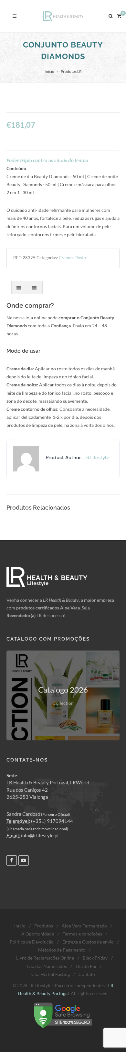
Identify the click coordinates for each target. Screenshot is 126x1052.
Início (49, 71)
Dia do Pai (86, 966)
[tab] (19, 287)
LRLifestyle (96, 458)
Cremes (66, 257)
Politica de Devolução (32, 941)
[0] (119, 15)
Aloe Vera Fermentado (84, 925)
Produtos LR (71, 71)
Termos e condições (82, 933)
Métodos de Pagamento (61, 950)
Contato (87, 974)
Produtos (43, 925)
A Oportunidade (37, 933)
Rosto (80, 257)
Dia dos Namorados (47, 966)
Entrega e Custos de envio (88, 941)
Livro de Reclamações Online (45, 958)
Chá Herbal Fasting (50, 974)
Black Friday (95, 958)
